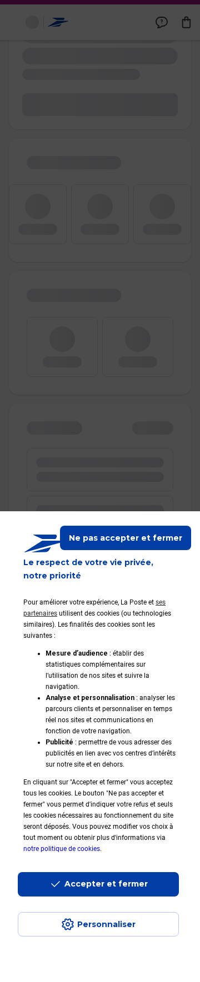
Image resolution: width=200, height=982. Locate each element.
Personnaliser (106, 924)
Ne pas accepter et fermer (125, 538)
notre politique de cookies (61, 849)
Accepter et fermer (106, 884)
